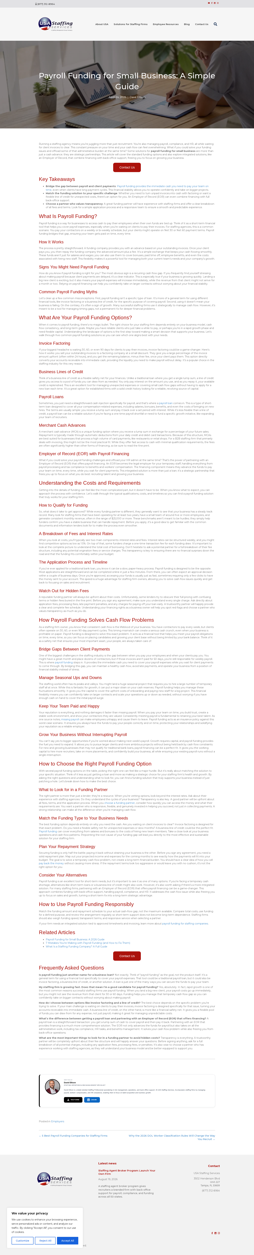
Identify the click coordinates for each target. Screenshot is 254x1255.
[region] (45, 1228)
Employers (57, 1121)
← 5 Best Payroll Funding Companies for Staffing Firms (73, 1135)
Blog (187, 24)
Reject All (45, 1240)
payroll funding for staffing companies (185, 923)
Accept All (67, 1240)
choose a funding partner (119, 803)
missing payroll (70, 719)
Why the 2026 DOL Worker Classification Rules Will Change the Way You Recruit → (172, 1137)
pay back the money (51, 863)
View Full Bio (75, 1100)
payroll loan (166, 403)
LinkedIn (94, 1100)
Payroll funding (48, 831)
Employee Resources (166, 24)
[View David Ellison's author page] (52, 1086)
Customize (22, 1240)
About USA (101, 24)
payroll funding (64, 662)
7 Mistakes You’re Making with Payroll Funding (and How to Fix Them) (88, 942)
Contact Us (201, 24)
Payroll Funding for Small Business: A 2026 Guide (75, 939)
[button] (216, 24)
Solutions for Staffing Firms (131, 24)
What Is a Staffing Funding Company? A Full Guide (76, 946)
